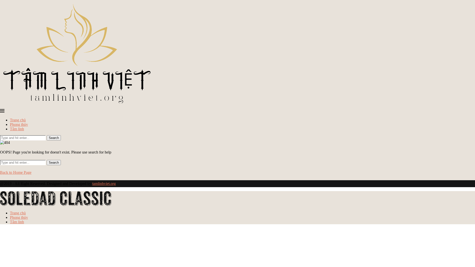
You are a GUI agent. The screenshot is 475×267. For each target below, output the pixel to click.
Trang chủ (18, 120)
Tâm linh (17, 129)
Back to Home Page (15, 172)
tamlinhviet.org (104, 183)
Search (54, 138)
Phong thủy (19, 124)
